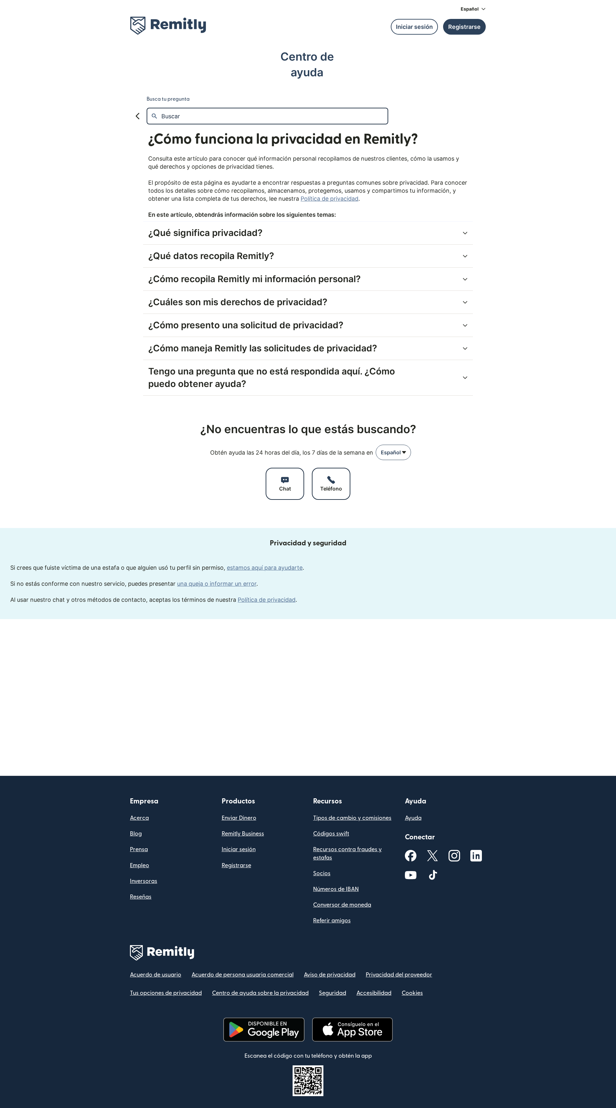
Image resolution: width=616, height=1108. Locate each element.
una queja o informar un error (216, 583)
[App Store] (352, 1030)
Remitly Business (243, 833)
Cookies (412, 993)
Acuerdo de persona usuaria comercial (243, 975)
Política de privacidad (329, 198)
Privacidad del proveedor (399, 975)
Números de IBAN (336, 889)
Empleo (139, 865)
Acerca (139, 818)
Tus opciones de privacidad (166, 993)
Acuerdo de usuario (155, 975)
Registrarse (236, 865)
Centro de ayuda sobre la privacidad (260, 993)
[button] (473, 9)
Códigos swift (331, 833)
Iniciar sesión (239, 849)
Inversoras (143, 881)
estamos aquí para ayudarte (265, 567)
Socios (321, 873)
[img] (168, 26)
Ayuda (413, 818)
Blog (136, 833)
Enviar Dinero (239, 818)
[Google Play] (263, 1030)
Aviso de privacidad (329, 975)
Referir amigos (332, 920)
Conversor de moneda (342, 905)
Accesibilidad (373, 993)
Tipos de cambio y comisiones (352, 818)
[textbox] (274, 116)
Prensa (139, 849)
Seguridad (332, 993)
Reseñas (140, 897)
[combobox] (393, 452)
